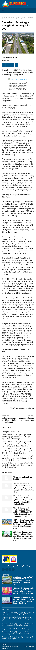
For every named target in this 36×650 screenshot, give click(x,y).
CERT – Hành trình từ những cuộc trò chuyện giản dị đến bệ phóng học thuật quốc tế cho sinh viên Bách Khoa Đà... (18, 458)
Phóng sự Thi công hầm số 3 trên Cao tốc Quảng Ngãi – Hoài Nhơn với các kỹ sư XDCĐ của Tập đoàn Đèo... (17, 619)
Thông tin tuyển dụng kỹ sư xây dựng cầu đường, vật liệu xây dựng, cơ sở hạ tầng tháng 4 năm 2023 (18, 633)
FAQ (25, 646)
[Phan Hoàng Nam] (3, 58)
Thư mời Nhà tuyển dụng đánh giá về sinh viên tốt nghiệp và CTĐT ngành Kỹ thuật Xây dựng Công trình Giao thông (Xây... (17, 451)
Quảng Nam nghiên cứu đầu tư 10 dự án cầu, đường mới (9, 420)
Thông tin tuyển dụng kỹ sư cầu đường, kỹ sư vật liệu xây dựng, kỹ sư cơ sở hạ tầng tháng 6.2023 (18, 613)
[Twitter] (8, 65)
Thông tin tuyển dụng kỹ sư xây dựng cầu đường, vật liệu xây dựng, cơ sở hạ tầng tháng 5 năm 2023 (18, 625)
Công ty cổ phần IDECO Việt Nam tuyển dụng (15, 629)
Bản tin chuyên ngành (21, 17)
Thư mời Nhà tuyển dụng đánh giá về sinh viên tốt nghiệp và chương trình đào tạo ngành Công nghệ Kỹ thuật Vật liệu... (16, 444)
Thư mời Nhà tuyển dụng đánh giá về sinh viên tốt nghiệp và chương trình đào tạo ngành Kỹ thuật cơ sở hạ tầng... (16, 437)
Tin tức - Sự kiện (10, 17)
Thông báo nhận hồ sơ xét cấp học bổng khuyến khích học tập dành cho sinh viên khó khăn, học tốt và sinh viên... (23, 600)
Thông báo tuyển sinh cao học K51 (14, 432)
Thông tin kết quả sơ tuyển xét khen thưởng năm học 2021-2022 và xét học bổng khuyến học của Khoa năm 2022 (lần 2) (23, 590)
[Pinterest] (12, 65)
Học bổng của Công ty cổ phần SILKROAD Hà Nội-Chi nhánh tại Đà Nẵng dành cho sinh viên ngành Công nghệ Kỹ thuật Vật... (23, 580)
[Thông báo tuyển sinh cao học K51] (7, 478)
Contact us (31, 646)
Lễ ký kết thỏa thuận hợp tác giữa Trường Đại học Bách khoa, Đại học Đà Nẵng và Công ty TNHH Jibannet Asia (17, 465)
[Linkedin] (9, 569)
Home (3, 17)
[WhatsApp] (16, 65)
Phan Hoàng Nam (12, 57)
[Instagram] (6, 569)
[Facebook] (4, 65)
